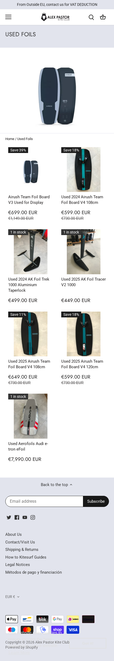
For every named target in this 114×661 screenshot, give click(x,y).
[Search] (91, 17)
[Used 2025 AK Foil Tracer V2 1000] (83, 251)
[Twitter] (9, 517)
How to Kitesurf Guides (25, 557)
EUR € (10, 597)
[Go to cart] (103, 17)
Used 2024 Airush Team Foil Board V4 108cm (82, 200)
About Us (13, 534)
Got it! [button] (88, 643)
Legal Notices (17, 564)
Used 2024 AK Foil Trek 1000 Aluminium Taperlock (28, 285)
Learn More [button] (19, 652)
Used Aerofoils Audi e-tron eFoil (28, 446)
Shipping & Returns (21, 549)
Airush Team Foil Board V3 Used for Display (29, 200)
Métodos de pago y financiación (33, 572)
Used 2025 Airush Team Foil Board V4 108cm (29, 364)
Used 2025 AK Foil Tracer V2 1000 (83, 282)
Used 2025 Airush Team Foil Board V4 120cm (82, 364)
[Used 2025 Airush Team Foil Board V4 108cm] (30, 334)
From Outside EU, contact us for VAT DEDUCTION (57, 4)
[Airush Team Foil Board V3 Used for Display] (30, 169)
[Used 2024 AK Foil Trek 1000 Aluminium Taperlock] (30, 251)
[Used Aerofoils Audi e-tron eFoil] (30, 416)
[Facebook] (17, 517)
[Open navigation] (8, 17)
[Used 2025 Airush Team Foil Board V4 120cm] (83, 334)
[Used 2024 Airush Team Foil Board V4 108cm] (83, 169)
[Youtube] (25, 517)
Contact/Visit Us (20, 542)
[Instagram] (32, 517)
